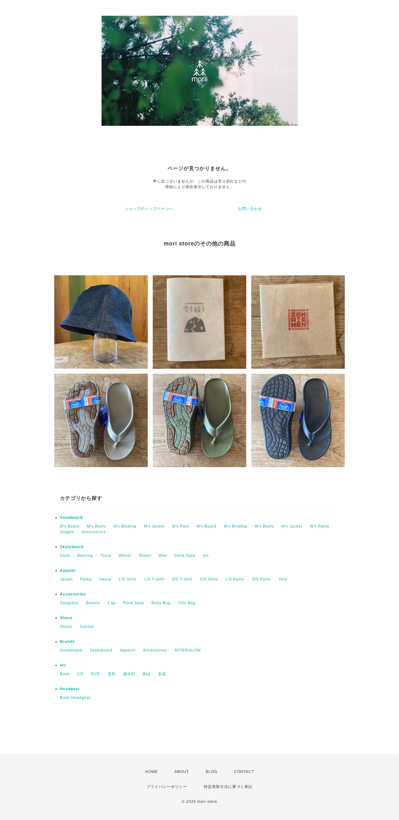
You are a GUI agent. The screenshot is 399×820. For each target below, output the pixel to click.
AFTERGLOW (188, 650)
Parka (86, 579)
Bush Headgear (75, 697)
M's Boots (96, 526)
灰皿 (162, 674)
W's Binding (235, 526)
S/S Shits (209, 579)
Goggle (67, 532)
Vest (283, 579)
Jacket (66, 579)
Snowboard (71, 517)
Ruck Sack (133, 603)
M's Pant (180, 526)
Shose (66, 618)
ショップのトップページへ (149, 208)
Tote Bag (186, 603)
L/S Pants (234, 579)
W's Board (206, 526)
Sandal (87, 626)
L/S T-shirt (154, 579)
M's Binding (125, 526)
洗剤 (112, 674)
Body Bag (161, 603)
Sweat (105, 579)
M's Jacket (154, 526)
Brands (67, 641)
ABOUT (182, 772)
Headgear (70, 689)
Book (65, 674)
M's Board (69, 526)
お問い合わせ (250, 208)
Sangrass (69, 603)
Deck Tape (185, 555)
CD (80, 674)
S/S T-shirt (182, 579)
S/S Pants (261, 579)
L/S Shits (128, 579)
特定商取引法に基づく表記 (228, 786)
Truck (105, 555)
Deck (65, 555)
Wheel (125, 555)
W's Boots (264, 526)
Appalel (67, 570)
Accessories (94, 532)
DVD (95, 674)
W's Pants (319, 526)
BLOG (211, 772)
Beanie (93, 603)
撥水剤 (129, 674)
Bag (147, 674)
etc (206, 555)
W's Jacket (291, 526)
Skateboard (72, 547)
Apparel (128, 650)
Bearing (85, 555)
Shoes (145, 555)
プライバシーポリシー (167, 786)
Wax (163, 555)
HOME (151, 772)
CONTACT (244, 772)
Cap (112, 603)
